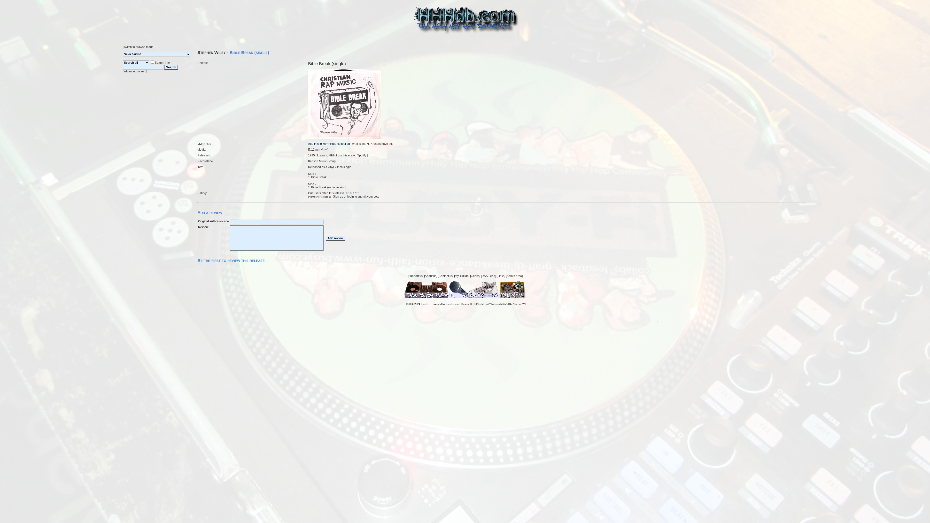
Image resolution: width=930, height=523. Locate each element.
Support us (415, 276)
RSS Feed (488, 276)
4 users (376, 144)
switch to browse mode (139, 47)
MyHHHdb (462, 276)
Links (500, 276)
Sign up (338, 196)
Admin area (514, 276)
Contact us (446, 276)
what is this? (360, 144)
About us (430, 276)
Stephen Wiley (211, 52)
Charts (475, 276)
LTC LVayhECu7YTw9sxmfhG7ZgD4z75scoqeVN (498, 304)
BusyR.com (452, 304)
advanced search (135, 71)
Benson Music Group (322, 161)
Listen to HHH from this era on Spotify (341, 155)
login (350, 196)
